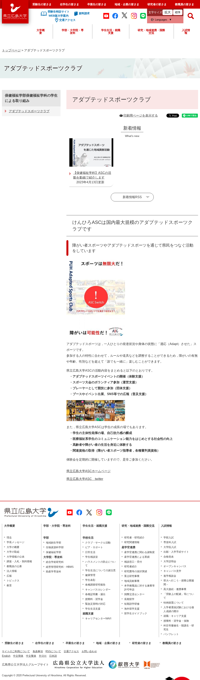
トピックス (13, 580)
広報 (9, 575)
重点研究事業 (131, 576)
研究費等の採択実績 (135, 571)
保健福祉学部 (53, 552)
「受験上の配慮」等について (178, 596)
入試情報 (186, 31)
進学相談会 (169, 575)
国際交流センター (134, 594)
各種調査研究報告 (95, 584)
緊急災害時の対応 (95, 603)
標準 (177, 12)
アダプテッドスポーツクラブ (29, 111)
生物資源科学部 (55, 547)
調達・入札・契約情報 (19, 561)
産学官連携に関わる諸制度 (139, 552)
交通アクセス (71, 651)
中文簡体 (18, 655)
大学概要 (41, 31)
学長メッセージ (15, 542)
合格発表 (168, 556)
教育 (9, 585)
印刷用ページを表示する (140, 115)
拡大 (167, 12)
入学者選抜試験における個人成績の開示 (178, 609)
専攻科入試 (169, 542)
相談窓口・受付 (133, 561)
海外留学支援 (131, 608)
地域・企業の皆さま (127, 4)
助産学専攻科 (53, 571)
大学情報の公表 (15, 556)
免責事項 (38, 651)
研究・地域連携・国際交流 (151, 31)
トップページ (11, 50)
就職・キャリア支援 (174, 615)
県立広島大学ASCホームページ (88, 471)
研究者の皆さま (157, 4)
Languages (161, 19)
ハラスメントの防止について (100, 563)
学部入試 (168, 537)
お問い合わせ (89, 651)
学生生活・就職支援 (110, 31)
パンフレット (171, 634)
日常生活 (90, 552)
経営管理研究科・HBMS (60, 566)
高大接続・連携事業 (174, 589)
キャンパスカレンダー (98, 589)
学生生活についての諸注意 (100, 570)
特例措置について (173, 602)
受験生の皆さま (42, 4)
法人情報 (12, 571)
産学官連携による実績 (137, 556)
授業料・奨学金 (94, 599)
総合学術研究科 (55, 562)
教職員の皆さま (184, 4)
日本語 (53, 655)
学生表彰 (90, 579)
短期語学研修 (131, 603)
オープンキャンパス (174, 566)
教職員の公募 (14, 566)
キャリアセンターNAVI (98, 618)
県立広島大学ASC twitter (84, 479)
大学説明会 (169, 561)
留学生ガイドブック (135, 613)
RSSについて (53, 651)
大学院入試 (169, 547)
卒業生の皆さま (96, 4)
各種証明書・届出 (95, 594)
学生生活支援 (92, 608)
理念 (9, 537)
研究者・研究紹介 (134, 537)
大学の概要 (13, 547)
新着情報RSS (132, 197)
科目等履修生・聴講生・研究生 (178, 627)
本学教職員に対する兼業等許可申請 (139, 587)
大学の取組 (13, 551)
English (6, 655)
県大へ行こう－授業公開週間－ (178, 582)
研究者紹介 (130, 566)
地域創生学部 (53, 542)
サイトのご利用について (16, 651)
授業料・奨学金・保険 (176, 620)
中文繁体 (31, 655)
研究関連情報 (131, 542)
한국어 (42, 655)
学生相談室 (91, 556)
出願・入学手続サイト (176, 551)
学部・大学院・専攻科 (73, 31)
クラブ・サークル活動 (98, 542)
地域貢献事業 (131, 580)
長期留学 (129, 599)
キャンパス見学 (172, 571)
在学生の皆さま (69, 4)
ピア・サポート (94, 547)
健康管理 (90, 575)
